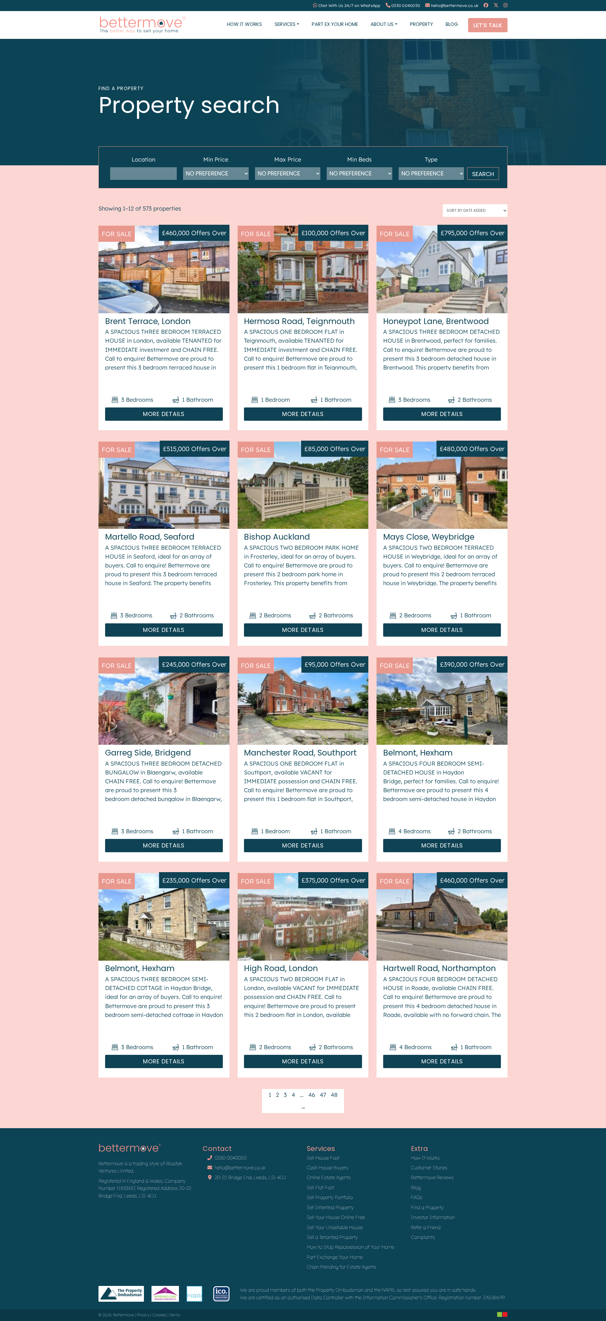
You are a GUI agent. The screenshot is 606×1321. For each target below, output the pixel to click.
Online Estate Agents (329, 1177)
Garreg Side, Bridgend (148, 752)
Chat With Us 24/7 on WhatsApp (349, 5)
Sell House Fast (323, 1158)
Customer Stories (429, 1168)
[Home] (142, 25)
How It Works (244, 24)
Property (421, 24)
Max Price (287, 159)
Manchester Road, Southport (300, 752)
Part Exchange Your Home (335, 1257)
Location (143, 159)
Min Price (215, 159)
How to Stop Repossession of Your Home (350, 1247)
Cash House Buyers (327, 1168)
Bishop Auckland (277, 536)
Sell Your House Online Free (336, 1217)
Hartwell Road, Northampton (439, 968)
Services (285, 24)
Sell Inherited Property (330, 1207)
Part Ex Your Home (335, 24)
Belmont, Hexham (418, 752)
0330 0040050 (405, 5)
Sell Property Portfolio (330, 1197)
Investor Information (433, 1217)
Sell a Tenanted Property (332, 1237)
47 (323, 1094)
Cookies (159, 1314)
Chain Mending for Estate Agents (341, 1267)
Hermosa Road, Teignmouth (299, 321)
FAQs (416, 1197)
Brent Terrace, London (148, 321)
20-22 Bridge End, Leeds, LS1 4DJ (250, 1177)
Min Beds (359, 159)
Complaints (423, 1237)
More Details (164, 414)
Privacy (143, 1314)
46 (311, 1094)
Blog (452, 24)
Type (431, 159)
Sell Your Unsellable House (335, 1227)
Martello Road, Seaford (149, 536)
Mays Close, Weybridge (428, 536)
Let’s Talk (487, 25)
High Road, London (281, 968)
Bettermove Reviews (432, 1177)
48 (334, 1094)
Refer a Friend (426, 1227)
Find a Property (427, 1207)
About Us (382, 24)
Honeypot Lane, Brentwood (436, 321)
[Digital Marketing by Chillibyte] (502, 1314)
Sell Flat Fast (320, 1187)
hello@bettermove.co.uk (455, 5)
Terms (174, 1314)
